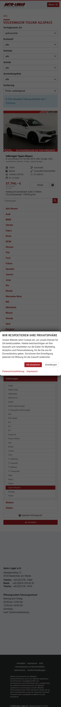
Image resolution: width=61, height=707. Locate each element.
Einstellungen (51, 365)
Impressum (32, 371)
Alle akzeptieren (33, 365)
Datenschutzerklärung (13, 371)
